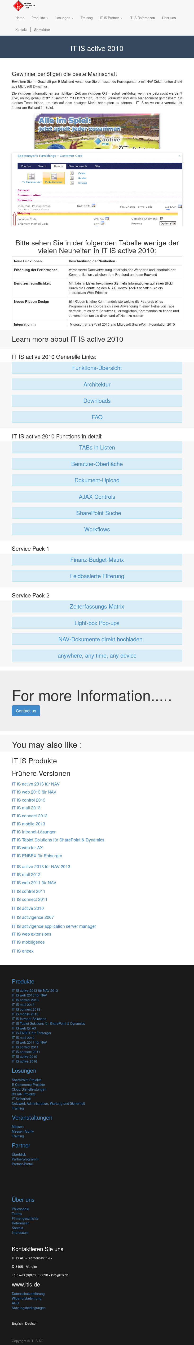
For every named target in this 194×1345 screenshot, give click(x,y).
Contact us (26, 710)
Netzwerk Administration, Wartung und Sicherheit (48, 1103)
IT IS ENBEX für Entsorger (37, 855)
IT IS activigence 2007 (33, 917)
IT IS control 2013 (28, 800)
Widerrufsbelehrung (26, 1298)
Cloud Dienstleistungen (29, 1089)
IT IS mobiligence (28, 942)
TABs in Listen (97, 447)
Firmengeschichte (25, 1218)
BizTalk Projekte (24, 1094)
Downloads (97, 400)
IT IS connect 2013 (30, 815)
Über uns (23, 1199)
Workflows (97, 529)
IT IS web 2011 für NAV (34, 882)
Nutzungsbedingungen (29, 1307)
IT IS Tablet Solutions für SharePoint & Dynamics (58, 839)
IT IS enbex (23, 951)
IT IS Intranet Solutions (29, 1018)
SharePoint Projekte (27, 1079)
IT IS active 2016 (24, 1061)
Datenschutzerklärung (28, 1293)
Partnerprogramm (25, 1159)
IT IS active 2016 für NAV (36, 784)
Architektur (97, 384)
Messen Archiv (23, 1131)
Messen (18, 1126)
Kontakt (17, 1227)
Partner (21, 1145)
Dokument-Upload (97, 480)
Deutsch (31, 1323)
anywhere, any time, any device (97, 655)
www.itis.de (26, 1284)
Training (18, 1108)
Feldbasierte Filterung (97, 576)
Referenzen (20, 1223)
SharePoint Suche (98, 513)
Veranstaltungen (32, 1117)
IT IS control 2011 (28, 891)
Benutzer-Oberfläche (97, 463)
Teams (17, 1213)
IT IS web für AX (24, 1028)
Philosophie (20, 1208)
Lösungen (24, 1070)
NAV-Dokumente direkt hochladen (100, 639)
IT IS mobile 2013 (28, 823)
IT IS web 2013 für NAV (34, 792)
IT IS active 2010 (28, 908)
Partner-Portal (22, 1163)
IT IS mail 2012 (26, 874)
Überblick (19, 1154)
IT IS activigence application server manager (54, 926)
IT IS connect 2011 (30, 899)
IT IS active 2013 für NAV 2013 (41, 866)
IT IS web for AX (27, 847)
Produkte (23, 981)
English (17, 1323)
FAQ (97, 417)
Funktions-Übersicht (97, 367)
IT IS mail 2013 (26, 807)
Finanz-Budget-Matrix (97, 559)
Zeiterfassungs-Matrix (97, 606)
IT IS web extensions (31, 934)
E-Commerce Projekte (28, 1084)
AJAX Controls (97, 496)
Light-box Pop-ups (97, 622)
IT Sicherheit (21, 1098)
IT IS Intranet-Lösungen (34, 831)
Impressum (20, 1232)
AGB (15, 1303)
